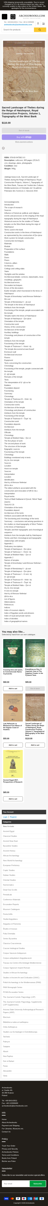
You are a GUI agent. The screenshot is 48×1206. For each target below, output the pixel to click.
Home (4, 1119)
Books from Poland (9, 1158)
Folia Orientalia (9, 934)
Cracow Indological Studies (14, 948)
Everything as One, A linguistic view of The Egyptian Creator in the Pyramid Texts (34, 672)
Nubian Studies (9, 875)
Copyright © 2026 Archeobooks (24, 1203)
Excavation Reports (11, 904)
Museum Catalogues (11, 909)
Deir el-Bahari (8, 1061)
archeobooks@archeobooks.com (18, 25)
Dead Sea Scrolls (10, 890)
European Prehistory (11, 865)
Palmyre (6, 1042)
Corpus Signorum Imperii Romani (16, 968)
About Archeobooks (9, 1122)
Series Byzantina (10, 938)
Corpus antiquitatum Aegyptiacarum (17, 958)
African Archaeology (11, 856)
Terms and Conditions (10, 1155)
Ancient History (9, 851)
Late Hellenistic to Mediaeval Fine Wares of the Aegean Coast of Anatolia (12, 726)
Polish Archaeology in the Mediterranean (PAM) (22, 982)
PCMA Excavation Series (13, 992)
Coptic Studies (9, 870)
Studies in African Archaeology (15, 973)
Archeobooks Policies (10, 1152)
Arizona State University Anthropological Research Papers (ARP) (23, 1010)
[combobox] (24, 29)
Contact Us (6, 1132)
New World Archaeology (12, 860)
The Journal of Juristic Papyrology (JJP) (19, 997)
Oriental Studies (9, 880)
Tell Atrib (6, 1037)
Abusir (5, 1051)
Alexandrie (7, 1071)
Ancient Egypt (8, 831)
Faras (5, 1066)
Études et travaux (10, 929)
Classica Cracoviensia (12, 943)
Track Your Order (8, 1146)
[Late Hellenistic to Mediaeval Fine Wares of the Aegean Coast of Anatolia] (13, 707)
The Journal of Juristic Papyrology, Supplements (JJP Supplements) (22, 1003)
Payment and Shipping (10, 1125)
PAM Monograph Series (12, 987)
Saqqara (6, 1046)
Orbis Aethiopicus (10, 1027)
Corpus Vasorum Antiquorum (14, 953)
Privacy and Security (10, 1149)
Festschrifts (8, 914)
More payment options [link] (24, 142)
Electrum (6, 1017)
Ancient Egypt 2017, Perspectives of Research (12, 781)
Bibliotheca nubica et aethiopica (15, 1022)
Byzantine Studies (10, 846)
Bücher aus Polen (9, 1161)
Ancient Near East (10, 841)
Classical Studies (10, 836)
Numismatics (8, 885)
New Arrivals (8, 826)
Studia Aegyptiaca (10, 919)
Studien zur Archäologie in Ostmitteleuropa (20, 1032)
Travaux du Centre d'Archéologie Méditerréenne (22, 963)
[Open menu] (4, 16)
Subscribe (37, 1184)
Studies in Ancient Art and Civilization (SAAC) (21, 978)
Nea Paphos (8, 1056)
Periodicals (7, 895)
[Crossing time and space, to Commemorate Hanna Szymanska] (13, 653)
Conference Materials (11, 899)
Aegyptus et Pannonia (12, 924)
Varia (5, 1076)
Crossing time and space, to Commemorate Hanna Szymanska (13, 672)
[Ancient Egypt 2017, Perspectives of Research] (13, 764)
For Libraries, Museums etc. (13, 1129)
